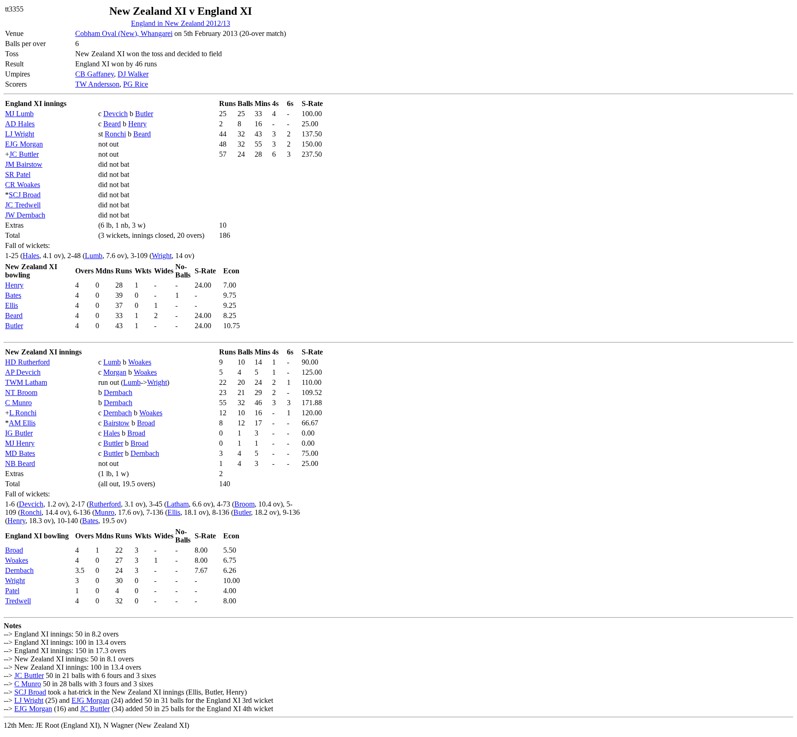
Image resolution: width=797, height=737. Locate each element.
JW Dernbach (25, 215)
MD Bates (20, 453)
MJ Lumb (19, 114)
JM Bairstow (23, 164)
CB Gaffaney (94, 74)
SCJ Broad (25, 195)
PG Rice (135, 84)
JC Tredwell (23, 205)
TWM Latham (26, 382)
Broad (146, 423)
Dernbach (118, 392)
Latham (178, 504)
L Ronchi (22, 413)
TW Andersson (97, 84)
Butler (144, 114)
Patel (12, 591)
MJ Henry (20, 443)
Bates (13, 295)
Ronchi (115, 134)
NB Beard (20, 463)
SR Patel (17, 174)
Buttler (113, 443)
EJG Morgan (24, 144)
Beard (112, 124)
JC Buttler (24, 154)
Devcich (115, 114)
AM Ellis (22, 423)
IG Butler (19, 433)
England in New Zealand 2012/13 (180, 23)
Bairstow (116, 423)
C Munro (18, 403)
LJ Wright (19, 134)
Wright (162, 255)
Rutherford (105, 504)
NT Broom (21, 392)
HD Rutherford (27, 362)
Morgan (114, 372)
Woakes (139, 362)
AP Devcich (23, 372)
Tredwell (18, 601)
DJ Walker (133, 74)
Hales (31, 255)
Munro (104, 512)
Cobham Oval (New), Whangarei (123, 33)
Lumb (93, 255)
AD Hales (20, 124)
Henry (137, 124)
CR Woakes (22, 185)
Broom (244, 504)
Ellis (11, 305)
